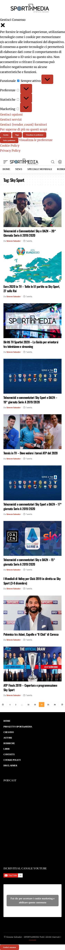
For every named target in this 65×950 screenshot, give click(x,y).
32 (28, 705)
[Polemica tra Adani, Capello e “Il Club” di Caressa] (32, 613)
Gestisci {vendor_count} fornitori (23, 124)
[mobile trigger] (6, 162)
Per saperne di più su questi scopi (23, 129)
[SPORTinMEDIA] (24, 162)
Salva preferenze (9, 140)
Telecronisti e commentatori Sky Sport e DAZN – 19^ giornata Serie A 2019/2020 (30, 399)
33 (35, 705)
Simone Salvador (13, 241)
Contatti (32, 940)
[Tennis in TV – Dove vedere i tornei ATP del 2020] (32, 431)
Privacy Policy (10, 150)
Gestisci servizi (11, 119)
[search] (52, 162)
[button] (32, 25)
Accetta (5, 135)
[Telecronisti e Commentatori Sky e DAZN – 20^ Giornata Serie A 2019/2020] (32, 209)
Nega (17, 135)
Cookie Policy (9, 145)
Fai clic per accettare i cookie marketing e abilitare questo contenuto (32, 900)
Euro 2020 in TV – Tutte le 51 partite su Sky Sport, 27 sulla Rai (31, 288)
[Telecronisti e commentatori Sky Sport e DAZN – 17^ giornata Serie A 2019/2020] (32, 482)
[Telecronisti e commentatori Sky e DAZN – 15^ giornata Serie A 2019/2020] (32, 538)
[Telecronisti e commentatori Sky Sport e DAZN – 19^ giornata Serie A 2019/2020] (32, 376)
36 (55, 705)
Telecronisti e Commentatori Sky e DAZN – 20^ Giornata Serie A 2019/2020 (29, 233)
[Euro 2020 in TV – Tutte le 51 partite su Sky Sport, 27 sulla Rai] (32, 265)
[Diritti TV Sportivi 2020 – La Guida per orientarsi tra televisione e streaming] (32, 320)
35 (48, 705)
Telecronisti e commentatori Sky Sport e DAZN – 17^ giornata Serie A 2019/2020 (32, 506)
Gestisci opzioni (11, 114)
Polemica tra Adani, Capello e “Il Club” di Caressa (30, 634)
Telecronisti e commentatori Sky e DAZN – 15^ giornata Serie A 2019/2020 (29, 561)
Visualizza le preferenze (34, 135)
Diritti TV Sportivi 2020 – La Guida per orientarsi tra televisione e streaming (30, 344)
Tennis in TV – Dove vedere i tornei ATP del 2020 (30, 453)
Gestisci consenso (9, 947)
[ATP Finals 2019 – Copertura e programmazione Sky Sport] (32, 664)
